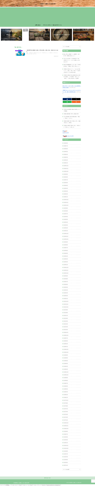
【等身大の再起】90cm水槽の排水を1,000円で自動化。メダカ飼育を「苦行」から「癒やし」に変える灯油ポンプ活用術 (72, 77)
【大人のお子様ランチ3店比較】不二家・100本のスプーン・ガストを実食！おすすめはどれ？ (72, 60)
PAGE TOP (48, 477)
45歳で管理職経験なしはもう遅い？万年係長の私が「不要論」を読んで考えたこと (72, 65)
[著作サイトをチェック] (67, 99)
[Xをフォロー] (76, 99)
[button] (80, 46)
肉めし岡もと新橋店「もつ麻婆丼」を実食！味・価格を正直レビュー (71, 55)
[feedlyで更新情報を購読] (67, 102)
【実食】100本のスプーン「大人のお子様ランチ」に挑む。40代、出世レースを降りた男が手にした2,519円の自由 (72, 71)
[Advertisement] (47, 15)
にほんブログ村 (65, 132)
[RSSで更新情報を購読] (76, 102)
